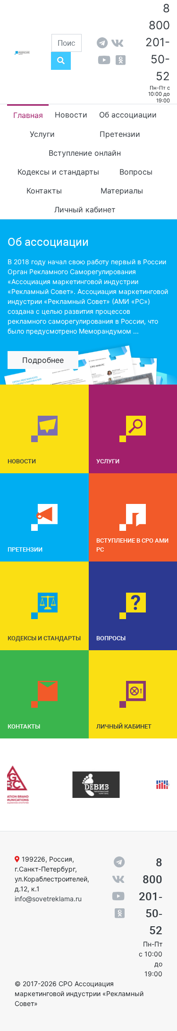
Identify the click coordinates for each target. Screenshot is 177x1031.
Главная (28, 115)
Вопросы (135, 171)
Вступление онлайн (85, 153)
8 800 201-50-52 (157, 42)
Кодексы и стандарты (58, 171)
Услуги (42, 134)
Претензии (120, 134)
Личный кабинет (85, 209)
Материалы (122, 190)
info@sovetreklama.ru (48, 899)
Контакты (44, 190)
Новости (71, 114)
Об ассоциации (128, 114)
